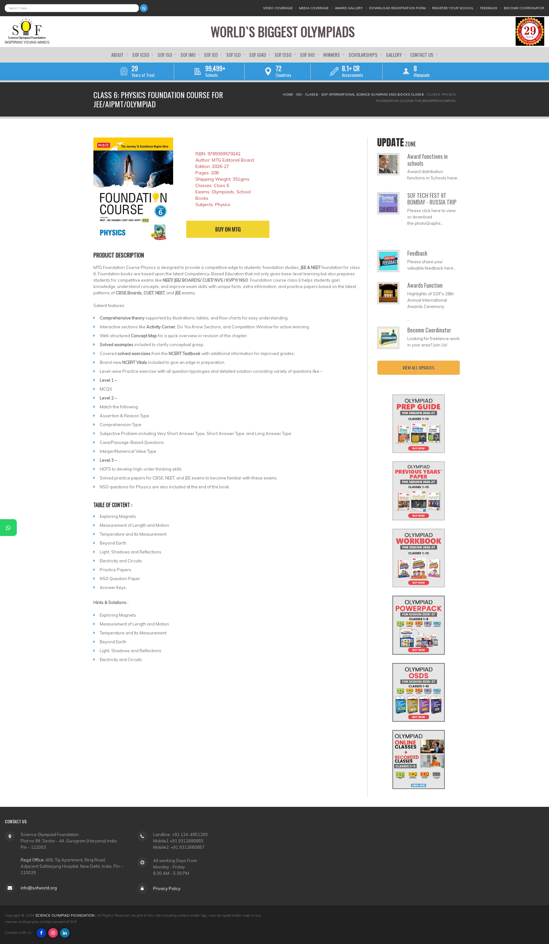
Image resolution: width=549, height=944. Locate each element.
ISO (299, 94)
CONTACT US (422, 54)
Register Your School (453, 8)
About (118, 54)
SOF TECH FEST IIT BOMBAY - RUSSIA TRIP (432, 198)
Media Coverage (314, 8)
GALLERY (394, 54)
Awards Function (425, 285)
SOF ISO (165, 54)
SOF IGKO (258, 54)
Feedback (489, 8)
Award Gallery (349, 8)
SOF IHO (307, 54)
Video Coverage (278, 8)
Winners (332, 54)
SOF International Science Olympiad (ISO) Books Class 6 (372, 94)
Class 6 (311, 94)
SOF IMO (188, 54)
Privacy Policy (166, 888)
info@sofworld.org (39, 887)
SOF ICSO (141, 54)
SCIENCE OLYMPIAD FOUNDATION (64, 915)
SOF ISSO (283, 54)
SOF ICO (233, 54)
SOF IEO (211, 54)
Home (288, 94)
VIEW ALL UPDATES (418, 367)
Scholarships (363, 54)
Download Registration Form (397, 8)
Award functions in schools (427, 159)
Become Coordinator (524, 8)
